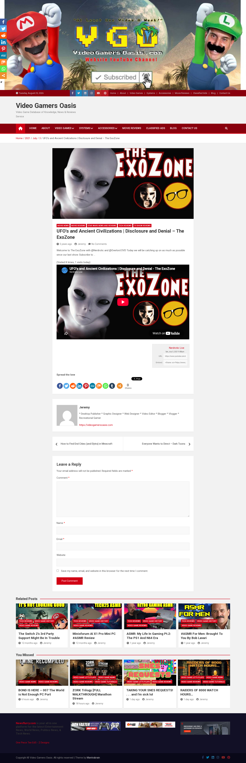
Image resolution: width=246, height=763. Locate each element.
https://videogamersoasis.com (96, 424)
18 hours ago (82, 703)
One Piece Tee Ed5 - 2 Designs (32, 742)
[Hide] (1, 82)
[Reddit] (73, 383)
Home (113, 93)
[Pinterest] (86, 383)
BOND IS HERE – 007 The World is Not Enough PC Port (41, 692)
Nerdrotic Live (176, 347)
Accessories (165, 93)
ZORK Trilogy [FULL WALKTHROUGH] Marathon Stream (91, 694)
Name (61, 523)
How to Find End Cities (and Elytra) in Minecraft (86, 443)
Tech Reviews (125, 226)
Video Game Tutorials (106, 682)
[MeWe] (92, 383)
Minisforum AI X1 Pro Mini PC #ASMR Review (94, 636)
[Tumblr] (112, 383)
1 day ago (135, 699)
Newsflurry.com (26, 723)
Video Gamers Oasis (46, 106)
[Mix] (99, 383)
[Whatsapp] (105, 383)
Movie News (63, 226)
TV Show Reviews (142, 226)
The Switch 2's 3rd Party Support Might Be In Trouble (39, 636)
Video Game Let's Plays (84, 677)
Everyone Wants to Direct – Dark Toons (163, 443)
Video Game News (27, 682)
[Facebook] (60, 383)
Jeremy (82, 244)
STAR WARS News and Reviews (102, 226)
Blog (213, 93)
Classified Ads (200, 93)
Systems (151, 93)
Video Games (136, 93)
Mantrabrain (93, 757)
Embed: (159, 362)
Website (61, 555)
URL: (161, 356)
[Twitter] (66, 383)
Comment (63, 477)
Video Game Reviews (28, 625)
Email (60, 539)
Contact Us (224, 93)
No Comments (99, 244)
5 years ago (66, 244)
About (123, 93)
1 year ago (135, 643)
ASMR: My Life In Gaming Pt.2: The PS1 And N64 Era (149, 636)
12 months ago (29, 643)
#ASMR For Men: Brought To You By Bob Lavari (202, 636)
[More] (120, 383)
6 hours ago (28, 699)
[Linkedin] (79, 383)
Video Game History (44, 621)
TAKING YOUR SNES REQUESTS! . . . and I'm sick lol (149, 692)
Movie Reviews (182, 93)
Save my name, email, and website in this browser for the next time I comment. (104, 570)
